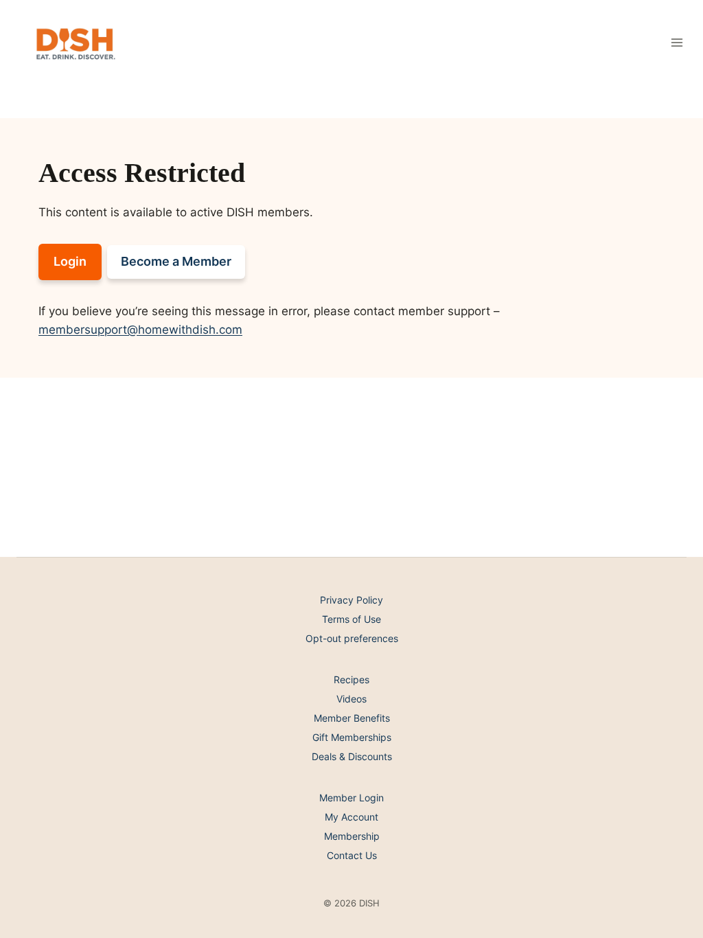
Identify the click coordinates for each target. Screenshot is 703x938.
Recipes (351, 679)
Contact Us (352, 855)
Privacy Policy (351, 600)
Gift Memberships (351, 737)
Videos (351, 699)
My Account (351, 817)
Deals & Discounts (352, 756)
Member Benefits (352, 718)
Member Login (351, 797)
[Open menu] (676, 42)
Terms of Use (351, 619)
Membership (352, 836)
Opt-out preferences (352, 638)
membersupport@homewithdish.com (140, 329)
